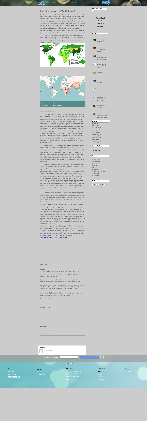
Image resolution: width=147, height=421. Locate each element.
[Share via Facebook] (41, 312)
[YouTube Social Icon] (102, 184)
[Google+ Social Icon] (106, 184)
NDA (97, 390)
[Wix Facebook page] (92, 184)
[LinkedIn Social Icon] (96, 184)
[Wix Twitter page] (104, 184)
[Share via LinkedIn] (48, 312)
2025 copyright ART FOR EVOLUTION (72, 390)
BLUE (68, 374)
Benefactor (100, 379)
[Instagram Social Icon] (94, 184)
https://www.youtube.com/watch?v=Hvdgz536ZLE (53, 237)
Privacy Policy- (43, 390)
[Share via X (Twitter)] (44, 312)
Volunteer (100, 374)
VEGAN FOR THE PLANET (45, 307)
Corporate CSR (101, 376)
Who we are (11, 371)
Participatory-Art (41, 374)
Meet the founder (12, 374)
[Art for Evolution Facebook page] (69, 363)
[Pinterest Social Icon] (98, 184)
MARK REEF (73, 374)
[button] (51, 2)
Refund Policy (49, 390)
